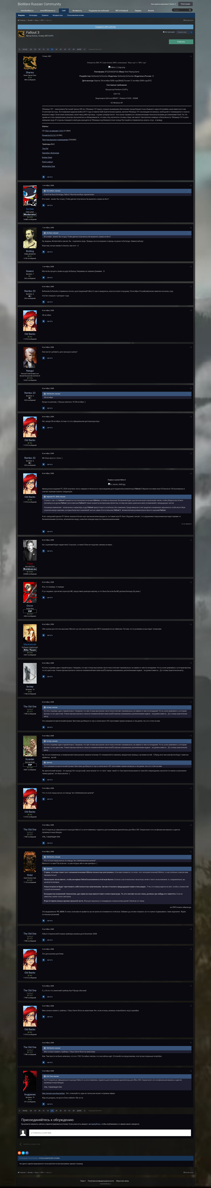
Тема (82, 1181)
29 (35, 49)
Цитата (50, 177)
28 (31, 49)
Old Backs (30, 334)
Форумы (21, 15)
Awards (151, 11)
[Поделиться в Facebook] (27, 1153)
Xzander (29, 759)
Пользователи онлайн (75, 15)
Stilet (30, 875)
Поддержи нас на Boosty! (99, 11)
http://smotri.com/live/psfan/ (53, 1093)
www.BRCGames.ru (47, 11)
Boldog (30, 251)
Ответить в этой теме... (42, 1133)
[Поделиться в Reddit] (19, 1153)
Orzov (30, 605)
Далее (79, 49)
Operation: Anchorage (50, 153)
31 (43, 49)
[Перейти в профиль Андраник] (30, 1081)
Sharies (34, 36)
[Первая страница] (19, 49)
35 (60, 49)
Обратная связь (122, 1181)
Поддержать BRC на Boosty (105, 27)
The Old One (29, 706)
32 (48, 49)
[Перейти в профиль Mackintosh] (30, 632)
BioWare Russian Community (39, 4)
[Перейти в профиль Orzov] (30, 592)
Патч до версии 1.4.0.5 (54, 131)
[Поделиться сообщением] (190, 56)
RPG (51, 36)
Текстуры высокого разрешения (55, 140)
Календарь (33, 15)
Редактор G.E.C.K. (49, 135)
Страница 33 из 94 (95, 49)
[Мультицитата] (43, 177)
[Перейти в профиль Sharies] (21, 34)
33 (52, 49)
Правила (45, 15)
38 (73, 49)
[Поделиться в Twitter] (23, 1153)
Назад (25, 49)
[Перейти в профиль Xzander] (30, 746)
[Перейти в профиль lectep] (30, 673)
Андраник (30, 1094)
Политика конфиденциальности (101, 1181)
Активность (77, 11)
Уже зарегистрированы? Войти (163, 4)
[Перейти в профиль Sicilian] (30, 195)
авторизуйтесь (94, 1124)
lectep (29, 686)
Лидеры (138, 11)
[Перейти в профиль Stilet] (29, 861)
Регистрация (185, 4)
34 (56, 49)
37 (69, 49)
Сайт (64, 11)
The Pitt (45, 149)
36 (65, 49)
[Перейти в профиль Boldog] (30, 238)
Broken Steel (47, 157)
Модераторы (58, 15)
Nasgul (30, 370)
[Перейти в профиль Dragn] (30, 550)
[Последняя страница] (84, 49)
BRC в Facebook (122, 11)
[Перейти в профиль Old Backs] (30, 320)
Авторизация (170, 32)
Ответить (181, 42)
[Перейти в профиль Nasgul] (30, 357)
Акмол (30, 271)
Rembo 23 (29, 291)
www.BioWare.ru (27, 11)
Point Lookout (47, 162)
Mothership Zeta (48, 166)
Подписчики (182, 32)
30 (39, 49)
